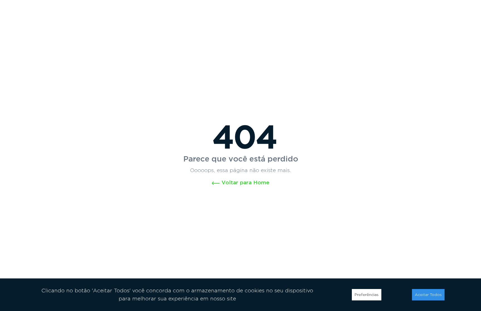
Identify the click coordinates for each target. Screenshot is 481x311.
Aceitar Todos (428, 294)
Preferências (367, 294)
